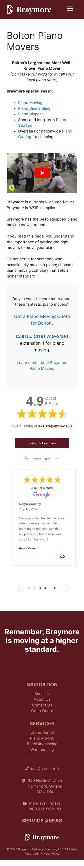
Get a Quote (42, 710)
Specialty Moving (42, 744)
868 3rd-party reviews (55, 426)
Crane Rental (42, 732)
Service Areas (42, 821)
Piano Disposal (31, 114)
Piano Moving (30, 102)
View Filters (42, 458)
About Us (42, 699)
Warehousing (42, 749)
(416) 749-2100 (45, 769)
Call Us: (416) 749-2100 (42, 336)
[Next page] (64, 587)
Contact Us (42, 705)
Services (42, 694)
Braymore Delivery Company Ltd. (41, 849)
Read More (27, 548)
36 (54, 588)
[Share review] (62, 558)
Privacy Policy (50, 853)
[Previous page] (19, 587)
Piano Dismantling (34, 108)
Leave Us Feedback (42, 443)
